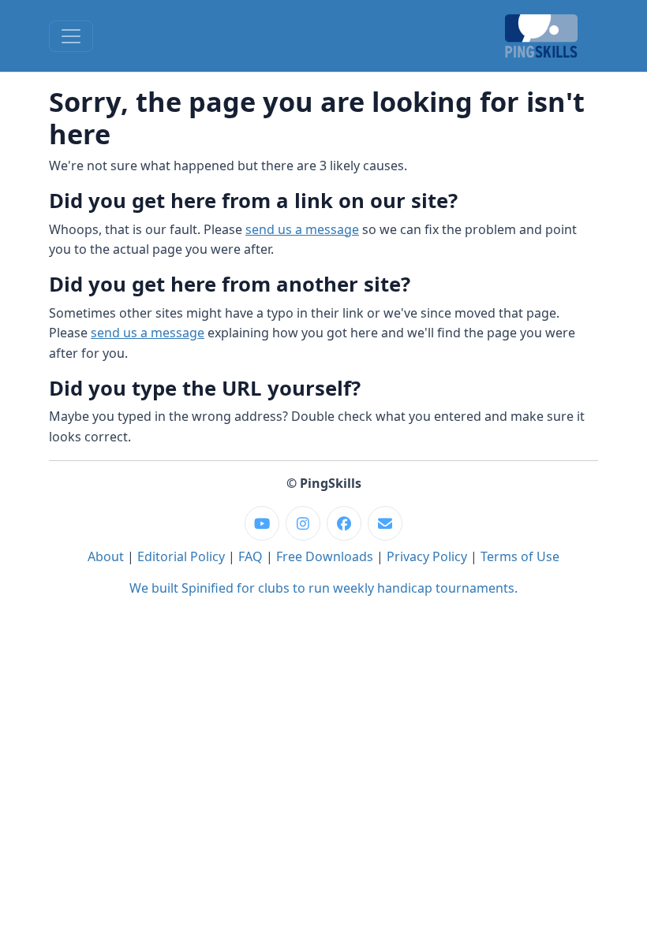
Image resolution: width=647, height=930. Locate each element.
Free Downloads (324, 556)
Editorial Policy (181, 556)
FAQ (250, 556)
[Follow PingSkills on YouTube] (262, 523)
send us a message (302, 229)
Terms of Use (520, 556)
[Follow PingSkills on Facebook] (344, 523)
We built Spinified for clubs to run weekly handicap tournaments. (323, 588)
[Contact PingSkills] (385, 523)
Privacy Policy (427, 556)
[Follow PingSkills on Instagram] (303, 523)
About (106, 556)
